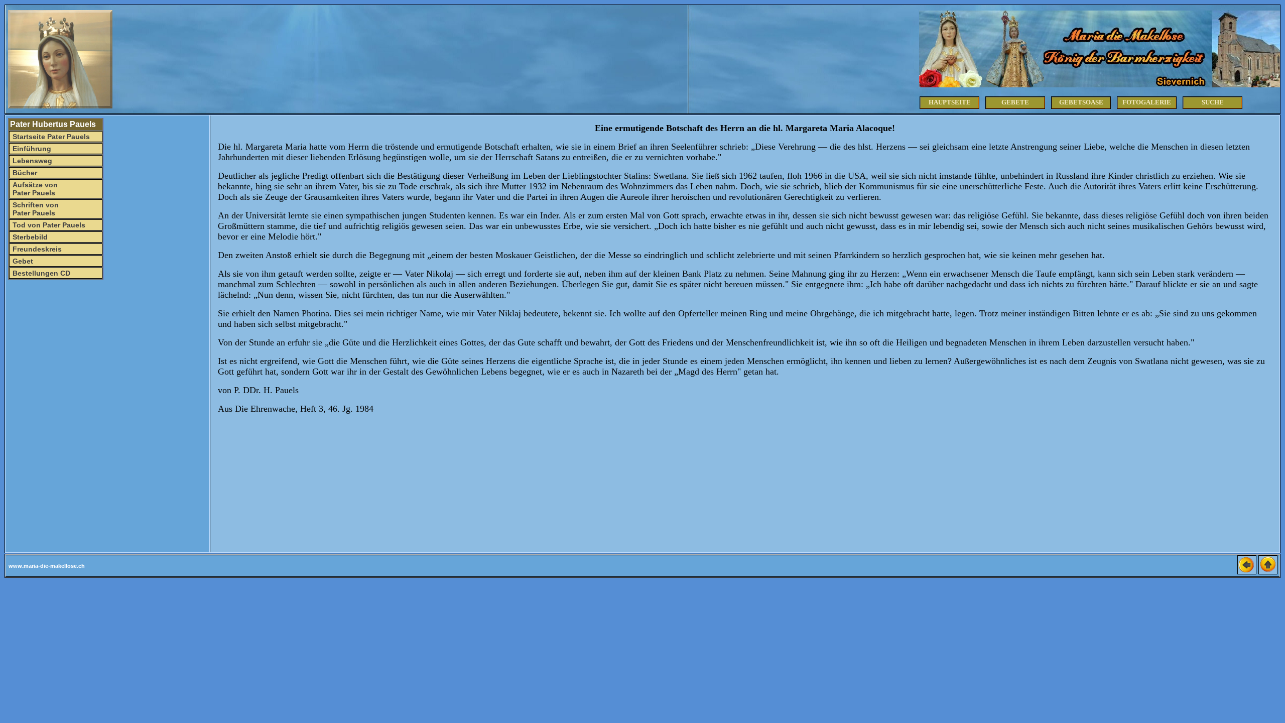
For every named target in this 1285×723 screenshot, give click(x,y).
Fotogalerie (1146, 102)
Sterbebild (29, 237)
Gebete (1015, 102)
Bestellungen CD (40, 273)
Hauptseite (950, 102)
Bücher (24, 173)
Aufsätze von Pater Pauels (34, 189)
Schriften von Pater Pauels (35, 209)
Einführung (31, 149)
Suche (1213, 102)
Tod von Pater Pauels (48, 225)
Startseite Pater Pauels (50, 137)
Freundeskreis (36, 249)
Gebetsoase (1081, 102)
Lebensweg (31, 161)
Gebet (22, 261)
